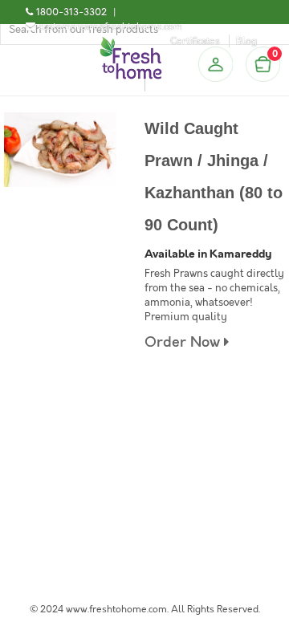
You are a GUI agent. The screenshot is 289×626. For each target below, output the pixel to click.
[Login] (215, 64)
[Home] (131, 43)
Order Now (184, 342)
